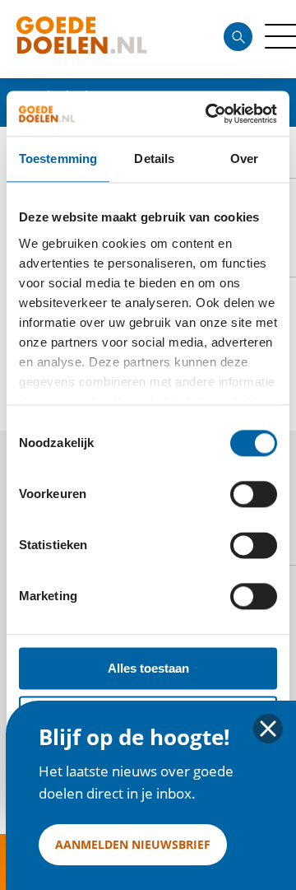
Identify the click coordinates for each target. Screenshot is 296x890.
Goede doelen (110, 39)
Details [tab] (154, 158)
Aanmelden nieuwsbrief (132, 844)
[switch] (253, 494)
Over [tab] (244, 158)
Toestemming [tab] (58, 158)
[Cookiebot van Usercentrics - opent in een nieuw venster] (209, 113)
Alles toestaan (148, 668)
